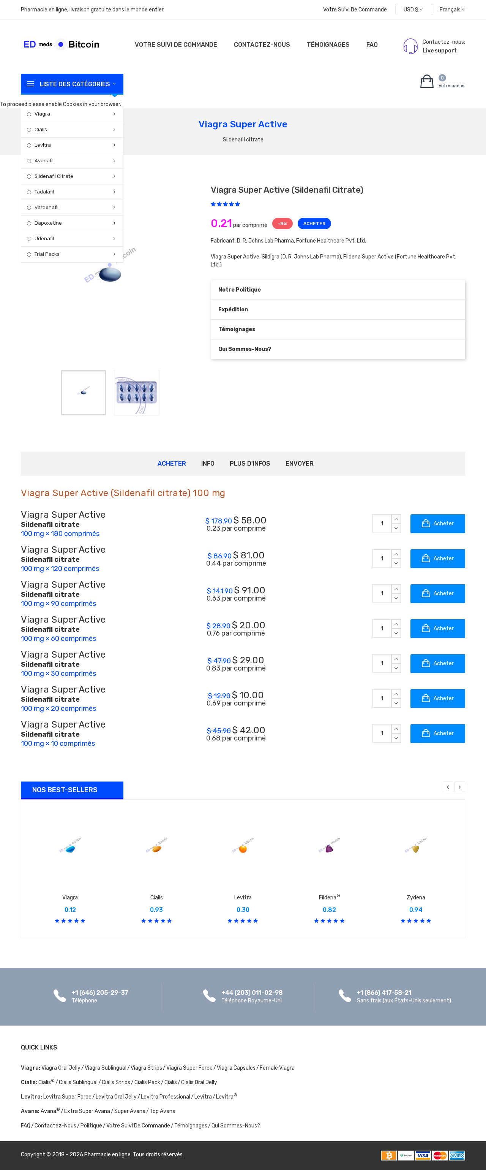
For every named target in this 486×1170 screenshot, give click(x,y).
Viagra (42, 114)
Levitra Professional (165, 1097)
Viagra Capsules (236, 1068)
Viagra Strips (146, 1068)
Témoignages (328, 44)
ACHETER (314, 223)
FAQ (372, 44)
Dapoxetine (48, 223)
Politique (91, 1125)
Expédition (233, 309)
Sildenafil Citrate (54, 176)
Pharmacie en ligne (107, 1154)
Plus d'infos (250, 463)
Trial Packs (47, 254)
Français (451, 9)
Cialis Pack (147, 1082)
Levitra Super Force (67, 1097)
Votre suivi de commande (355, 9)
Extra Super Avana (87, 1111)
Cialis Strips (116, 1082)
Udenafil (44, 238)
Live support (440, 51)
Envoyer (300, 463)
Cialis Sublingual (78, 1082)
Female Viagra (277, 1068)
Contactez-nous (262, 44)
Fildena (329, 897)
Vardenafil (46, 207)
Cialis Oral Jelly (199, 1082)
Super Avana (129, 1111)
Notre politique (239, 290)
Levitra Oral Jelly (116, 1097)
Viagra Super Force (189, 1068)
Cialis (41, 129)
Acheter (172, 463)
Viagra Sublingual (105, 1068)
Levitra (43, 145)
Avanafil (44, 160)
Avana (50, 1111)
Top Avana (162, 1111)
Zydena (416, 897)
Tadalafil (44, 192)
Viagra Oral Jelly (60, 1068)
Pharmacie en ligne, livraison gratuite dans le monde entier (92, 9)
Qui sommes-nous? (244, 349)
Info (208, 463)
